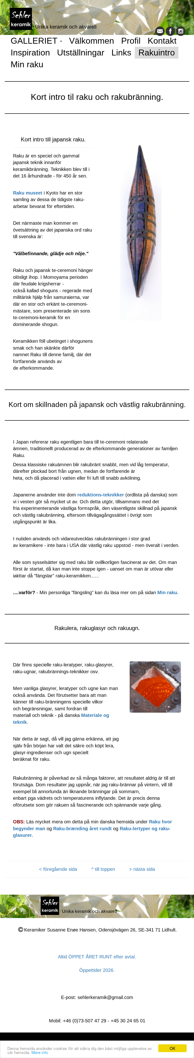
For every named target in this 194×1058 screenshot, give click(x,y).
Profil (131, 41)
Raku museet (28, 192)
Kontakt (162, 41)
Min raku (27, 64)
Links (121, 52)
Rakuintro (156, 52)
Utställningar (80, 52)
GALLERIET (35, 41)
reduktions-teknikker (100, 494)
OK (172, 1048)
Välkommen (91, 41)
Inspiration (30, 52)
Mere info (39, 1052)
